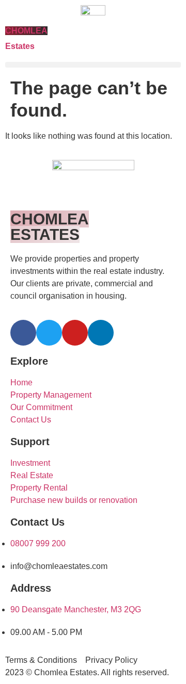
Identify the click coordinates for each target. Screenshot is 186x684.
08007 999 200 (38, 543)
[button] (93, 65)
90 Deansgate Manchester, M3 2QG (75, 609)
